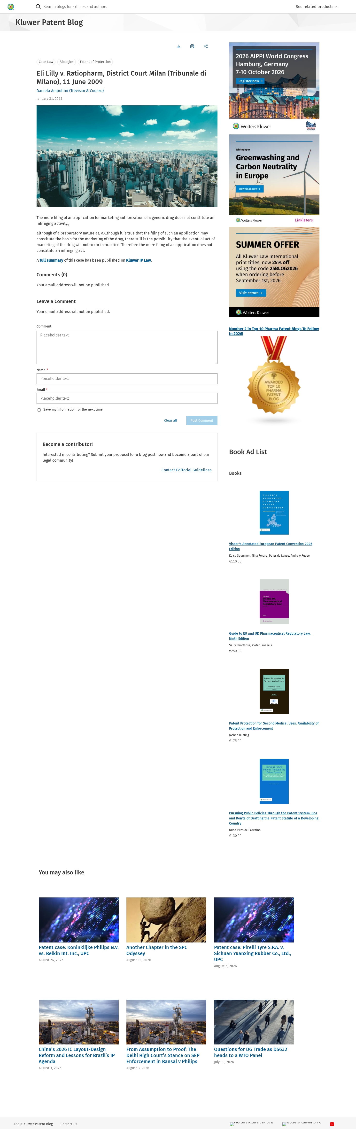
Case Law (46, 62)
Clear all (170, 421)
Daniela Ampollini (52, 90)
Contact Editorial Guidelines (186, 470)
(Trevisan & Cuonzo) (86, 90)
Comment (44, 326)
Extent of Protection (95, 62)
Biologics (67, 62)
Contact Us (69, 1124)
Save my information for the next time (73, 410)
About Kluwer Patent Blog (33, 1124)
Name (42, 370)
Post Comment (202, 421)
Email (42, 390)
